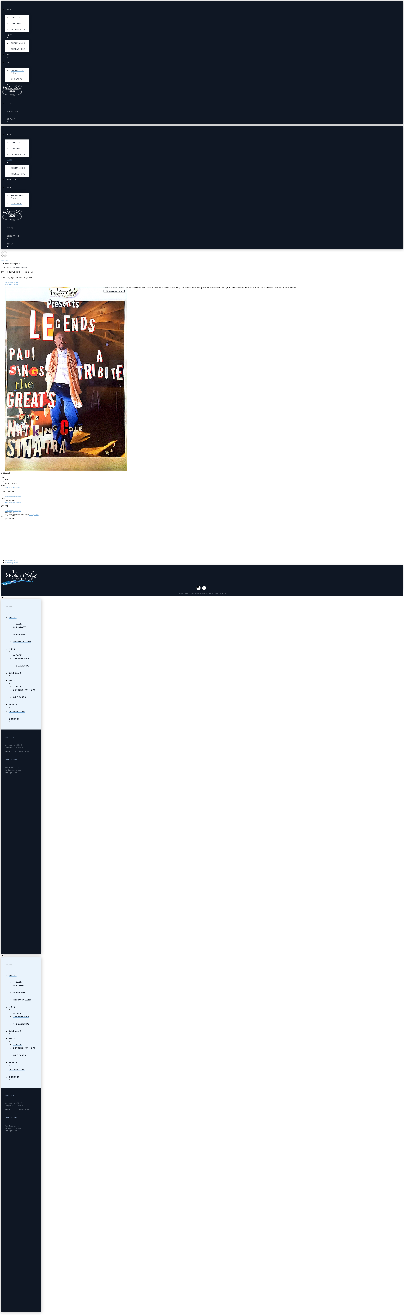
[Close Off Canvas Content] (2, 597)
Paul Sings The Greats (12, 487)
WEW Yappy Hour (11, 284)
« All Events (5, 260)
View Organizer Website (13, 502)
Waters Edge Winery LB (13, 496)
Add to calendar (114, 291)
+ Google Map (34, 515)
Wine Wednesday (11, 282)
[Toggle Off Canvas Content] (3, 3)
